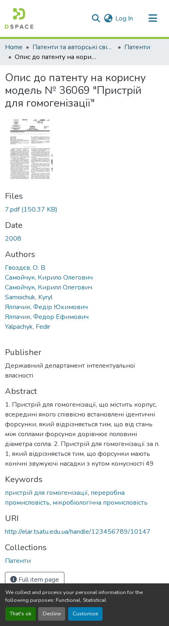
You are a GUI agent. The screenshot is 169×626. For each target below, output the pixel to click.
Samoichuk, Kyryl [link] (29, 297)
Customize (85, 613)
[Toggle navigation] (152, 18)
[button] (19, 18)
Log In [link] (124, 18)
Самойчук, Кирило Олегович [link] (49, 277)
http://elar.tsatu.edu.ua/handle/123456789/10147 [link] (78, 531)
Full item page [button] (38, 579)
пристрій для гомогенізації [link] (46, 492)
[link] (84, 209)
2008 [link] (13, 238)
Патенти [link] (137, 47)
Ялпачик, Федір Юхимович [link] (46, 307)
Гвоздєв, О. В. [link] (25, 267)
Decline (52, 613)
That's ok (20, 613)
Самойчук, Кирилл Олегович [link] (48, 287)
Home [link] (14, 47)
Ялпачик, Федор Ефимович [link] (47, 316)
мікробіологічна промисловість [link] (100, 502)
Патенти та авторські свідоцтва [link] (73, 47)
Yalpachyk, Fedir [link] (27, 326)
